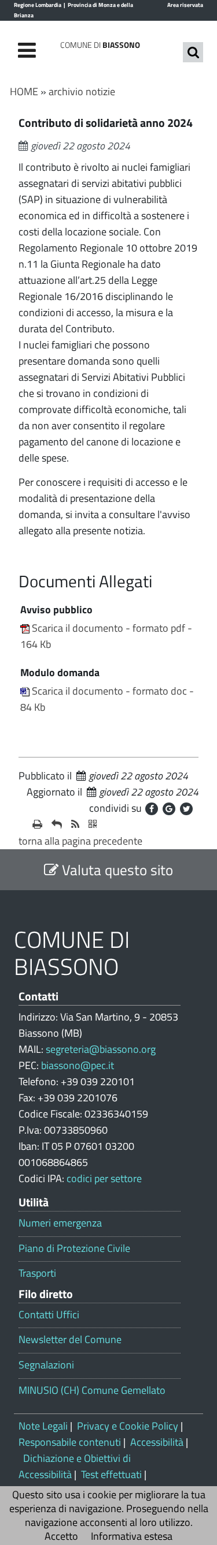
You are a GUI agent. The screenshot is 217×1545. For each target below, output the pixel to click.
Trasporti (37, 1273)
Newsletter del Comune (70, 1339)
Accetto (61, 1536)
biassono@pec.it (77, 1065)
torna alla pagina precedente (80, 841)
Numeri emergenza (60, 1223)
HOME (24, 91)
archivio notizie (82, 91)
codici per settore (104, 1178)
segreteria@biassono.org (101, 1049)
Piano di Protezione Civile (74, 1248)
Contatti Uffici (49, 1314)
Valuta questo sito (115, 869)
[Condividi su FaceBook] (151, 808)
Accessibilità (156, 1442)
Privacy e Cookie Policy (127, 1426)
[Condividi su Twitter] (186, 808)
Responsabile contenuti (70, 1442)
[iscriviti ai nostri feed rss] (75, 824)
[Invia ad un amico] (57, 824)
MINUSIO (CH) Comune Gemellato (92, 1390)
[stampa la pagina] (37, 824)
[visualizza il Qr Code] (92, 824)
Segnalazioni (46, 1365)
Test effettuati (111, 1474)
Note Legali (43, 1426)
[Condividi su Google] (169, 808)
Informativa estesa (131, 1536)
